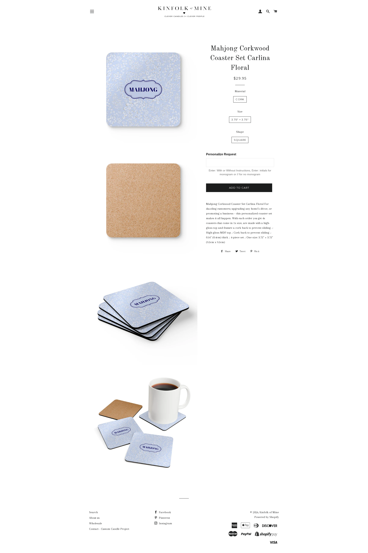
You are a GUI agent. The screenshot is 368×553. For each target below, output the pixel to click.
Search (93, 512)
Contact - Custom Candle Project (109, 529)
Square (240, 139)
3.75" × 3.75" (240, 119)
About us (94, 518)
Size (239, 111)
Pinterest (164, 518)
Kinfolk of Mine (269, 512)
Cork (240, 99)
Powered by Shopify (266, 517)
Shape (240, 132)
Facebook (164, 512)
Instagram (165, 523)
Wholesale (95, 523)
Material (240, 91)
